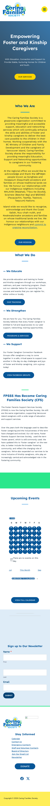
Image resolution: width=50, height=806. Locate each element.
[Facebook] (22, 778)
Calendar (16, 738)
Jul (10, 570)
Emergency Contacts (21, 745)
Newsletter (17, 757)
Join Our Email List (20, 754)
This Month (25, 570)
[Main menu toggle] (44, 9)
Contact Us (17, 742)
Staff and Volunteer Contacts (25, 748)
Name (7, 651)
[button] (25, 242)
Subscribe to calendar (23, 578)
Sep (39, 570)
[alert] (25, 559)
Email (6, 682)
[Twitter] (28, 778)
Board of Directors (20, 751)
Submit (8, 695)
